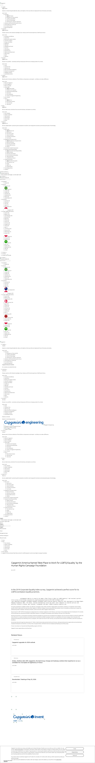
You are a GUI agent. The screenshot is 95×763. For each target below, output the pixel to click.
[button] (6, 255)
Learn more (4, 13)
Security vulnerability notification (18, 704)
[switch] (0, 174)
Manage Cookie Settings (19, 749)
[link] (10, 3)
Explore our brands (6, 416)
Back (8, 88)
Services (5, 59)
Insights (5, 8)
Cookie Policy (15, 706)
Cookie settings (18, 741)
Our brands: (13, 712)
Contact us (17, 734)
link (3, 8)
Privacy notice (18, 743)
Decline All (75, 755)
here (41, 625)
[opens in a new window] (47, 585)
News (5, 107)
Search (1, 518)
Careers (5, 76)
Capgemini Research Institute (8, 364)
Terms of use (15, 700)
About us (6, 123)
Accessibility (15, 701)
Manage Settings (75, 752)
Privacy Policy (15, 703)
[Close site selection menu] (5, 176)
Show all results (3, 537)
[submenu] (5, 344)
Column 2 (14, 737)
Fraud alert (15, 707)
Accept (75, 748)
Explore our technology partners (8, 419)
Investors (14, 698)
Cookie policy (18, 740)
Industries (6, 30)
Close (1, 524)
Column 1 (14, 724)
